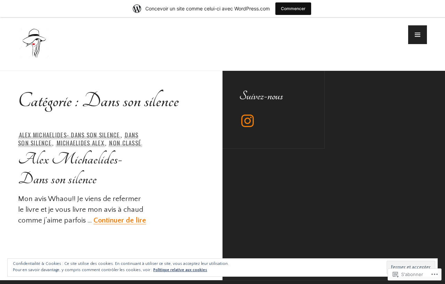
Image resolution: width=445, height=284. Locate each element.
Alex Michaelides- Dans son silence (69, 135)
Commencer (293, 8)
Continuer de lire (120, 220)
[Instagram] (247, 120)
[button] (417, 34)
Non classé (125, 143)
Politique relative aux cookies (180, 270)
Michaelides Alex (80, 143)
